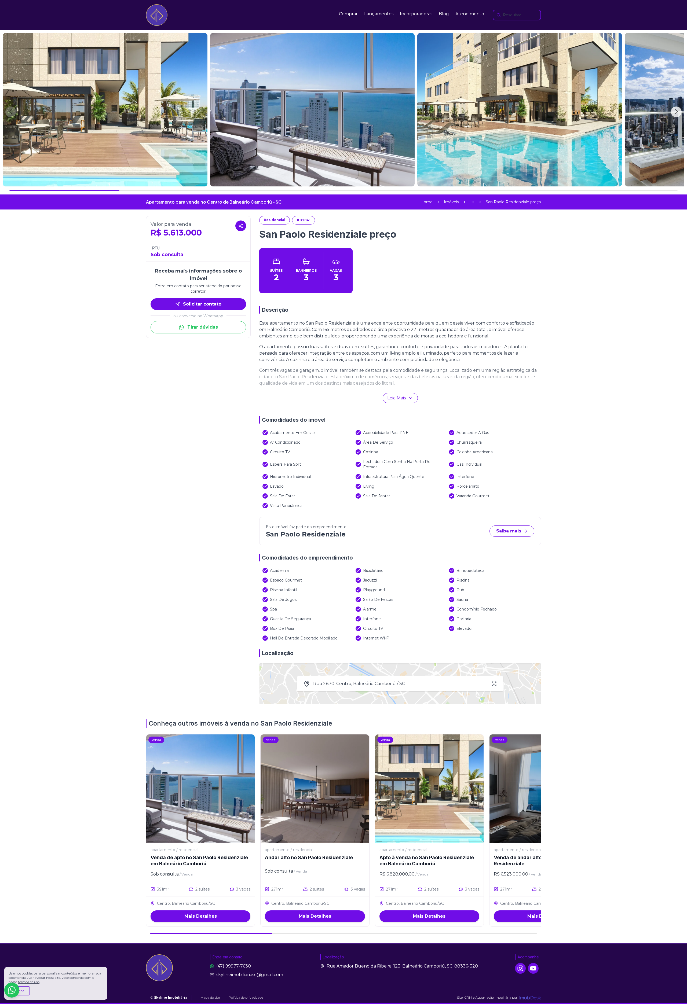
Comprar (348, 13)
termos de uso (28, 982)
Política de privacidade (246, 997)
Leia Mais (396, 397)
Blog (444, 13)
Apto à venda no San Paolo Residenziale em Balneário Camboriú (426, 860)
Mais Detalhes (200, 916)
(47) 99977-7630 (233, 966)
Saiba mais (508, 531)
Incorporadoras (416, 13)
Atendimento (469, 13)
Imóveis (451, 202)
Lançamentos (378, 13)
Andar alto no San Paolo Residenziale (309, 857)
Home (427, 202)
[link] (513, 202)
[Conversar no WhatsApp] (11, 990)
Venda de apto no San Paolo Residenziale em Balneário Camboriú (199, 860)
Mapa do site (210, 997)
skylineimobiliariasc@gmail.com (249, 974)
